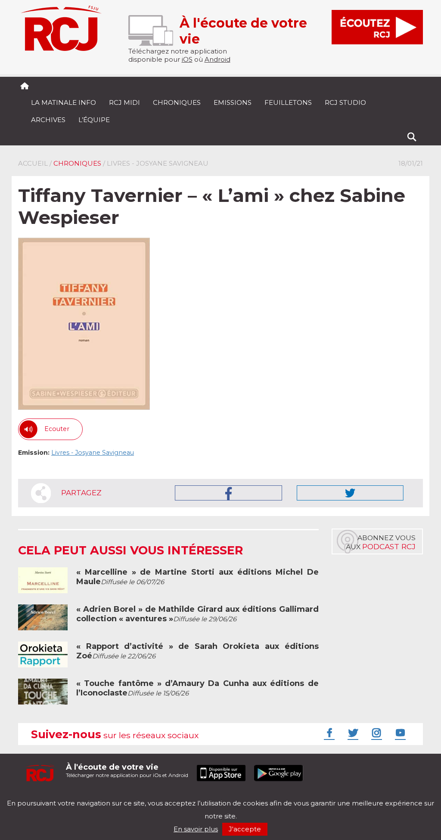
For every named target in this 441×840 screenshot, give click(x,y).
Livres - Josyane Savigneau (92, 452)
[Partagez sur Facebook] (228, 493)
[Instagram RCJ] (375, 732)
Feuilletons (288, 102)
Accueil (33, 163)
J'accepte (245, 829)
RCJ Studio (345, 102)
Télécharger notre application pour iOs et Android (127, 770)
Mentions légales (45, 796)
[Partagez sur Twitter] (350, 493)
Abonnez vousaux (381, 542)
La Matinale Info (63, 102)
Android (217, 59)
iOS (187, 59)
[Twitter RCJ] (352, 732)
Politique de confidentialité (106, 796)
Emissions (233, 102)
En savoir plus (196, 829)
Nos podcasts (163, 796)
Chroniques (177, 102)
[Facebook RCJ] (328, 732)
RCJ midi (124, 102)
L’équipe (94, 120)
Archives (48, 120)
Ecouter (56, 429)
